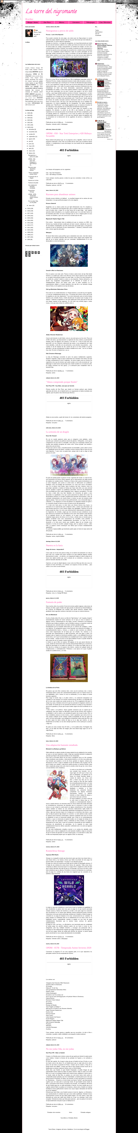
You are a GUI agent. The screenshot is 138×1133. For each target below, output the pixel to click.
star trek (59, 185)
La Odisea (107, 123)
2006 (28, 239)
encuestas (32, 79)
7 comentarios (69, 371)
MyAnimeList (98, 32)
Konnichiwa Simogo (55, 851)
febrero (31, 153)
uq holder (28, 103)
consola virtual (39, 76)
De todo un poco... (102, 102)
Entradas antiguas (86, 1112)
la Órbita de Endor (102, 79)
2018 (28, 211)
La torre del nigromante (51, 11)
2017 (28, 213)
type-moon (40, 101)
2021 (28, 125)
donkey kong (29, 77)
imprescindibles (60, 536)
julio (30, 141)
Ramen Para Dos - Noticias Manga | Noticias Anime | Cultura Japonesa (104, 46)
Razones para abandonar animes (60, 194)
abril (30, 148)
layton (41, 84)
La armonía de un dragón (57, 432)
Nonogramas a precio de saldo (60, 30)
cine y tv (54, 593)
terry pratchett (29, 101)
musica (40, 88)
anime (53, 373)
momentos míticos (31, 88)
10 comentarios (69, 1037)
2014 (28, 220)
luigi (31, 86)
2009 (28, 232)
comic (33, 76)
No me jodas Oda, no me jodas (60, 1049)
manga (36, 86)
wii (42, 103)
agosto (31, 139)
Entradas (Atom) (73, 1118)
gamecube (35, 81)
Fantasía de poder (54, 602)
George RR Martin (62, 593)
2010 (28, 230)
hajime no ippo (34, 83)
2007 (28, 237)
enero (30, 205)
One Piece (47, 22)
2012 (28, 225)
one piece (54, 422)
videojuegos (64, 124)
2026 (28, 113)
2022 (28, 122)
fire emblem (28, 81)
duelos (27, 79)
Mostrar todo (110, 139)
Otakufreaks (100, 64)
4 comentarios (69, 734)
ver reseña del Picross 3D (65, 79)
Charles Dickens (30, 67)
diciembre (31, 129)
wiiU (26, 104)
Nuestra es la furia (54, 545)
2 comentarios (69, 122)
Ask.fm (97, 33)
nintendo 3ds (29, 90)
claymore (28, 76)
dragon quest (39, 77)
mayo (30, 146)
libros (53, 736)
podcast (54, 185)
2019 (28, 208)
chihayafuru (28, 74)
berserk (41, 72)
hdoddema (70, 1129)
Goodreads (98, 35)
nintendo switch (56, 124)
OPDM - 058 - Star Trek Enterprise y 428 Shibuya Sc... (32, 162)
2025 (28, 115)
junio (30, 143)
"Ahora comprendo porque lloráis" (61, 382)
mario (41, 86)
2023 (28, 120)
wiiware (30, 104)
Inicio (70, 1112)
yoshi (33, 104)
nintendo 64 (39, 90)
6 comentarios (69, 591)
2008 (28, 234)
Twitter (97, 30)
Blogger (87, 1129)
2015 (28, 218)
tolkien (35, 101)
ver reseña (69, 48)
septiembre (32, 136)
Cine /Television (105, 22)
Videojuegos (90, 22)
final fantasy (39, 79)
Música (61, 22)
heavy (41, 83)
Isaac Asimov (33, 69)
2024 (28, 117)
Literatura (76, 22)
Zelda (30, 72)
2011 (28, 227)
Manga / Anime (32, 22)
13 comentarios (69, 1104)
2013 (28, 222)
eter (37, 30)
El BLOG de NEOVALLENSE (101, 121)
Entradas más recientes (53, 1112)
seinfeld (41, 96)
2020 (28, 127)
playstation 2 (39, 94)
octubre (31, 134)
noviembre (32, 131)
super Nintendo (39, 99)
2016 (28, 215)
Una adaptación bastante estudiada (62, 745)
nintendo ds (28, 92)
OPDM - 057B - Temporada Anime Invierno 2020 (68, 948)
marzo (31, 151)
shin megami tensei (30, 97)
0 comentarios (69, 183)
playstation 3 (28, 96)
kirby (38, 84)
